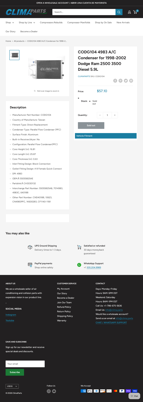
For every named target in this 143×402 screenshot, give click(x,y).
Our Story (11, 31)
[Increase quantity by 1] (115, 115)
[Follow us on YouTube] (54, 391)
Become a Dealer (29, 31)
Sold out (91, 125)
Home (8, 41)
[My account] (129, 12)
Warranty (61, 320)
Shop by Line (25, 22)
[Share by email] (131, 80)
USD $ (9, 386)
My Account (63, 288)
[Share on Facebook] (115, 80)
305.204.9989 (94, 267)
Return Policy (64, 311)
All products (19, 41)
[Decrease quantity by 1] (100, 115)
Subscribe (15, 372)
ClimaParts (84, 76)
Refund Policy (64, 307)
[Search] (118, 12)
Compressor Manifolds (78, 22)
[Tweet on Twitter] (126, 80)
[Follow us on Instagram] (49, 391)
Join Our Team (64, 302)
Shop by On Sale (103, 22)
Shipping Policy (65, 316)
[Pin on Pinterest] (120, 80)
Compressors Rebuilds (51, 22)
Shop (8, 22)
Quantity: (83, 115)
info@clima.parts (114, 310)
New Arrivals (123, 22)
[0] (135, 12)
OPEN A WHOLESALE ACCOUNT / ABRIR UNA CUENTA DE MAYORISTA (71, 3)
